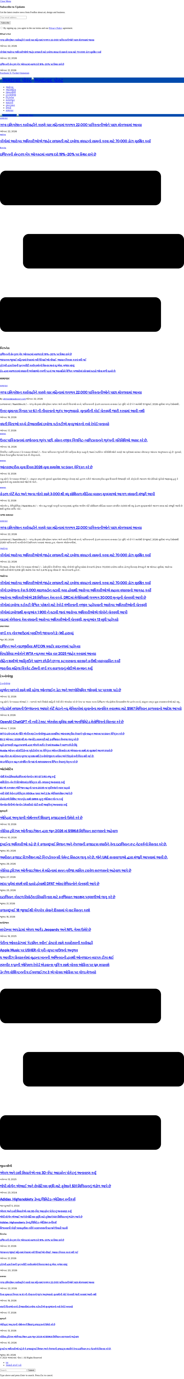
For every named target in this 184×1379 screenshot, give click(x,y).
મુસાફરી (9, 102)
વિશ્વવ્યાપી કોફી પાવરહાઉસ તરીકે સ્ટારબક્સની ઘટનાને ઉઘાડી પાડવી (34, 1228)
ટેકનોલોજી (11, 95)
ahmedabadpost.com (14, 398)
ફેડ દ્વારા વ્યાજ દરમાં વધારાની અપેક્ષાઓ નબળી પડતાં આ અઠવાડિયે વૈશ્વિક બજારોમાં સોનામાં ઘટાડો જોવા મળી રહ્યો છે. (58, 371)
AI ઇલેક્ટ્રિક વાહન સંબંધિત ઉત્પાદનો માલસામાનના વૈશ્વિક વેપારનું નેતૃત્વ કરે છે (39, 761)
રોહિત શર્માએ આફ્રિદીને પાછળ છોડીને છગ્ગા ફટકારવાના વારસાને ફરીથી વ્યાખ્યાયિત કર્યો (60, 661)
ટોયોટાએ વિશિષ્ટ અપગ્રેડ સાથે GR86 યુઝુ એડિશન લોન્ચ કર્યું (31, 799)
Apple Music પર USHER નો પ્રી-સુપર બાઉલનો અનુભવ (39, 950)
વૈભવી (8, 108)
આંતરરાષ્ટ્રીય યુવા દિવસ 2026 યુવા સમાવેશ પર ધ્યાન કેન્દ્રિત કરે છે (46, 467)
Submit (31, 1370)
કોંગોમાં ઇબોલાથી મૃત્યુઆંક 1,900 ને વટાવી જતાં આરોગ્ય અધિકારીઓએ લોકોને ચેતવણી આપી (63, 612)
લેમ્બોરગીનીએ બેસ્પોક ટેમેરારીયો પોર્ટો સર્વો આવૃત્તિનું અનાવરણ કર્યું (33, 804)
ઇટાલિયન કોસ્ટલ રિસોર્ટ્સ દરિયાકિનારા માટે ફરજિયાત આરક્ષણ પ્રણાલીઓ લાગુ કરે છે (57, 897)
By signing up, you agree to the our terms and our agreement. (38, 28)
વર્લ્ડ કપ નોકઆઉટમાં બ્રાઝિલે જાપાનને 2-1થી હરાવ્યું (36, 633)
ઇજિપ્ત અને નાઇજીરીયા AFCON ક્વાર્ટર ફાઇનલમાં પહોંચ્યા (40, 646)
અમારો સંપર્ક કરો (13, 1365)
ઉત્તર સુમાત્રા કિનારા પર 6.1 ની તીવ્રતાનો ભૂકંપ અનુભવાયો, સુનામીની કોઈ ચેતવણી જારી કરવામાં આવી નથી (72, 411)
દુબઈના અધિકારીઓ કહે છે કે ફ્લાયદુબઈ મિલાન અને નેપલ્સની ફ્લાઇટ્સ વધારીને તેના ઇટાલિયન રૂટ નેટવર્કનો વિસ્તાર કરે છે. (83, 844)
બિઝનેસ (10, 97)
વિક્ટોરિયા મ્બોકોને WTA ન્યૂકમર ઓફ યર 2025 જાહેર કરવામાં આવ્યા (48, 653)
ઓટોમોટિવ (11, 89)
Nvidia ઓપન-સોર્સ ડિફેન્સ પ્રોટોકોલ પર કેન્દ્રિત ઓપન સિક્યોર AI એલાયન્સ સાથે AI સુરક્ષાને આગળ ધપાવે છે (56, 750)
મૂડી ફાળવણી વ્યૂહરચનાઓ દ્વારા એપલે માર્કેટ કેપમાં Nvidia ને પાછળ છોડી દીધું (38, 745)
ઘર (7, 1362)
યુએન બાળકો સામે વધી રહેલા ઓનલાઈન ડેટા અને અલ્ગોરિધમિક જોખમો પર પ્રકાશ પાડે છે (60, 690)
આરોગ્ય (9, 87)
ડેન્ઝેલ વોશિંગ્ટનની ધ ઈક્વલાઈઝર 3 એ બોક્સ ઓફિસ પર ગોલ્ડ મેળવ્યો (48, 972)
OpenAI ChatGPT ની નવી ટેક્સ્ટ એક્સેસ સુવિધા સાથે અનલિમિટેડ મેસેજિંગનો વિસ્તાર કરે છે (62, 721)
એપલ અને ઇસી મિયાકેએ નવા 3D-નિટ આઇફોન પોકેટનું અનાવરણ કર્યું (48, 1172)
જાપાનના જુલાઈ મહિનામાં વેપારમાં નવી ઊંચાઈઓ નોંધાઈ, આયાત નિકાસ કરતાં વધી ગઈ (43, 360)
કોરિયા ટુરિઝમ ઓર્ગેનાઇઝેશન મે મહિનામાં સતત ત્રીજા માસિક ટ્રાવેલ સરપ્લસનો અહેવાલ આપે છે (65, 870)
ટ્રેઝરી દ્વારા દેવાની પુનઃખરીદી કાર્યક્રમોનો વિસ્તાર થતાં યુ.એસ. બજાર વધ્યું (37, 365)
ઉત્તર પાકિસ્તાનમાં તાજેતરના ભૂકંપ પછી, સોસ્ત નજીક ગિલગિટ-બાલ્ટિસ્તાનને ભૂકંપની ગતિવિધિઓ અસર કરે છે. (73, 440)
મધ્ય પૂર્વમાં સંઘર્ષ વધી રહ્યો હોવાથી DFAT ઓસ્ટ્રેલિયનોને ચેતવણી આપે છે (49, 883)
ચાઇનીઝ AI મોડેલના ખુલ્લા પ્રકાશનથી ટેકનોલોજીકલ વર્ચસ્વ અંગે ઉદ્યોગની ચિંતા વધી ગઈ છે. (47, 756)
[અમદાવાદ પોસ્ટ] (92, 80)
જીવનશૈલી (11, 92)
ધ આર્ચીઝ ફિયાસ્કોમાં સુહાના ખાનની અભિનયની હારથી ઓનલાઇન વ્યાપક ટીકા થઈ (57, 957)
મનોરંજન (10, 100)
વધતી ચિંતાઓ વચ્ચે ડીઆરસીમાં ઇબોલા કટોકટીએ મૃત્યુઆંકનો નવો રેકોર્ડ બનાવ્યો (54, 424)
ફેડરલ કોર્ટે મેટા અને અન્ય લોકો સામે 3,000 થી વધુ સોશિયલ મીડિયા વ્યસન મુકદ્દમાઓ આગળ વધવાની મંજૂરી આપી (77, 494)
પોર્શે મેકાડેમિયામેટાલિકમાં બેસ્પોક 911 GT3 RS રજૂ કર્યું (27, 776)
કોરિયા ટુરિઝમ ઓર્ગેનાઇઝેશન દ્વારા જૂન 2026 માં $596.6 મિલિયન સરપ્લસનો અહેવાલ (59, 831)
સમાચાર (9, 110)
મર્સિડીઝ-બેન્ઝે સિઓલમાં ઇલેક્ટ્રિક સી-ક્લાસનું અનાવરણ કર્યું (32, 782)
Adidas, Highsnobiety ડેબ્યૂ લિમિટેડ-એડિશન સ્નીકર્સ (37, 1199)
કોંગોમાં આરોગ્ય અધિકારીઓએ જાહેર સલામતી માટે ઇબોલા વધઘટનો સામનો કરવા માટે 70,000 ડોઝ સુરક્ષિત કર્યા (50, 51)
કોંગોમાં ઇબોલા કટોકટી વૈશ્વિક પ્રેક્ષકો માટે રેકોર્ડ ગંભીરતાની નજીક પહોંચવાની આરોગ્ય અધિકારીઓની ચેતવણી (73, 605)
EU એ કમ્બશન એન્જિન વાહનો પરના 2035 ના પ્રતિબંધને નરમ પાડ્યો (35, 788)
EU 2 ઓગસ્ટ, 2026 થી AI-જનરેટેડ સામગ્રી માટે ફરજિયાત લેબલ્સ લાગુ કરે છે (39, 739)
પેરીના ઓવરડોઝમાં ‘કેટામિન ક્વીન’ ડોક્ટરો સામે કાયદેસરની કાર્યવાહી (46, 943)
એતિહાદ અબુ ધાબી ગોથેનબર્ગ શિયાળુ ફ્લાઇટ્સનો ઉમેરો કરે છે (41, 817)
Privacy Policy (55, 28)
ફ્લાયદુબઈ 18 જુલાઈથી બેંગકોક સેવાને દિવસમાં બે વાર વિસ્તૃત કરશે (45, 910)
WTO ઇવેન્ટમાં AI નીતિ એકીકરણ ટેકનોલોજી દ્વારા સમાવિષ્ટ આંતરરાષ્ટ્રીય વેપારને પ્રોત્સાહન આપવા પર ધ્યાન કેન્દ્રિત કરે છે (62, 733)
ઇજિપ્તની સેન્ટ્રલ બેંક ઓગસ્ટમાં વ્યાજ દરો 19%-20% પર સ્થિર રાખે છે (32, 64)
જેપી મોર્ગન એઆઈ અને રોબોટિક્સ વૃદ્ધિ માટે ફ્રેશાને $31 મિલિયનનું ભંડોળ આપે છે (55, 1186)
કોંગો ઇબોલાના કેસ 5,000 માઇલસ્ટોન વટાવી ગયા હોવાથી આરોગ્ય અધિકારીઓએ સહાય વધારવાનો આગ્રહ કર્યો (75, 590)
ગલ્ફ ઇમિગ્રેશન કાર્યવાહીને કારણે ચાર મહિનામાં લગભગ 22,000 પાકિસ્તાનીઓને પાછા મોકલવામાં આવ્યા (47, 39)
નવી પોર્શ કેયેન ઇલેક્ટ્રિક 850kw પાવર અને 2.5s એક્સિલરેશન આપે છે (36, 793)
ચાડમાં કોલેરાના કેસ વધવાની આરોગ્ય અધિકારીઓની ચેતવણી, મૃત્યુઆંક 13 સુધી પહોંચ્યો (59, 619)
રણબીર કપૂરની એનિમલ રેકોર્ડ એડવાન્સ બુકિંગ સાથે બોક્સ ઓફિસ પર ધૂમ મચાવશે (54, 965)
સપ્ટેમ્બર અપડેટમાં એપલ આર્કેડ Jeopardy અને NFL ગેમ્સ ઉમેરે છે (45, 929)
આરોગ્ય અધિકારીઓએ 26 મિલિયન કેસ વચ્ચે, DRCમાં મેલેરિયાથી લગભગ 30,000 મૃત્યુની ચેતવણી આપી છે (73, 597)
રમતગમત (10, 105)
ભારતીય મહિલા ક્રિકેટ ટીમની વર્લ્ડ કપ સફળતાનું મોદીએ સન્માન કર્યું (46, 668)
